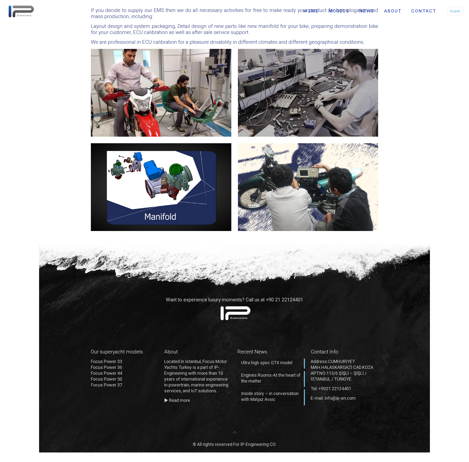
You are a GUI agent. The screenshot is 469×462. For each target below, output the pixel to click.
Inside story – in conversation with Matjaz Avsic (270, 396)
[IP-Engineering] (20, 11)
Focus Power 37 (106, 384)
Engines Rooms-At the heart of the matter (271, 378)
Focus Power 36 (106, 367)
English (455, 11)
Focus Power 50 (106, 379)
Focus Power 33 (106, 361)
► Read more (177, 400)
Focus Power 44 (106, 373)
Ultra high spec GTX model (266, 362)
